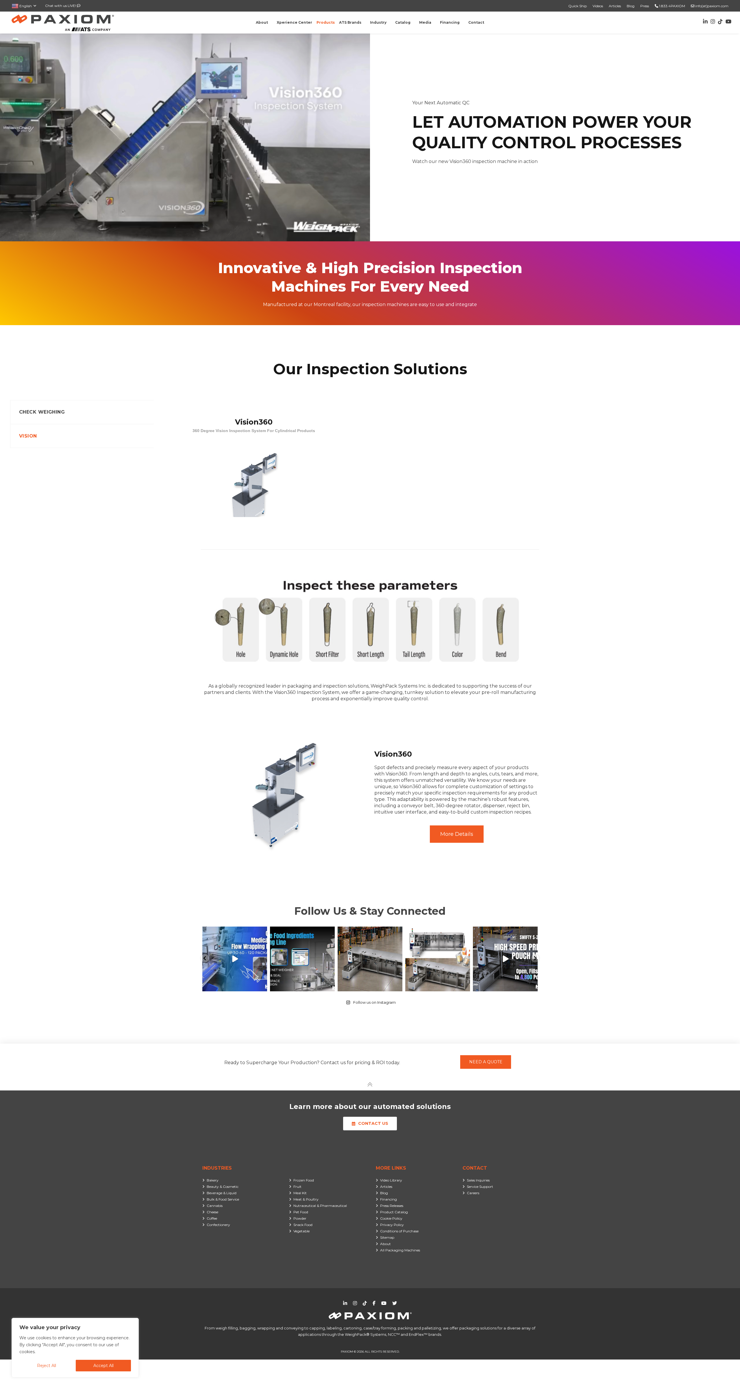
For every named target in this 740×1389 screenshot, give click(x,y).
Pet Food (300, 1212)
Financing (388, 1199)
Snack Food (302, 1225)
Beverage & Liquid (221, 1193)
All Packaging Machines (400, 1250)
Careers (473, 1193)
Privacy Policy (392, 1225)
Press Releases (391, 1205)
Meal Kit (300, 1193)
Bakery (213, 1180)
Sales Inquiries (478, 1180)
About (385, 1244)
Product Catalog (394, 1212)
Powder (299, 1218)
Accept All (103, 1365)
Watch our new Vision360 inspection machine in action (475, 161)
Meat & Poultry (306, 1199)
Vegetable (301, 1231)
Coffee (212, 1218)
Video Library (391, 1180)
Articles (615, 6)
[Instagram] (262, 986)
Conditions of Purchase (399, 1231)
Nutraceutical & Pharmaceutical (320, 1205)
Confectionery (218, 1225)
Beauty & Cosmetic (222, 1186)
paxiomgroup (234, 932)
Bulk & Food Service (223, 1199)
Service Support (480, 1186)
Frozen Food (303, 1180)
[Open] (234, 959)
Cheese (212, 1212)
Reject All (46, 1365)
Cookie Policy (391, 1218)
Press (644, 6)
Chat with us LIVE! (61, 5)
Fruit (297, 1186)
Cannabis (215, 1205)
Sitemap (387, 1237)
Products (326, 22)
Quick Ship (577, 6)
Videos (598, 6)
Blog (630, 6)
